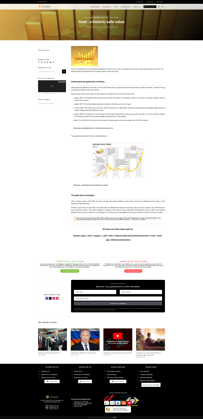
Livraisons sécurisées (146, 374)
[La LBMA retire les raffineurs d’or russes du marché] (85, 329)
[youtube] (57, 298)
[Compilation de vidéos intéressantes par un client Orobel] (117, 329)
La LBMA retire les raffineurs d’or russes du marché (83, 353)
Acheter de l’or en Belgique (49, 374)
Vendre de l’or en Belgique (82, 374)
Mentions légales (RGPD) (147, 380)
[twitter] (41, 62)
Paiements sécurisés (146, 377)
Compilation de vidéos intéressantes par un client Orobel (117, 353)
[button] (162, 6)
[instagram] (44, 62)
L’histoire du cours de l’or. (104, 128)
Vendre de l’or (78, 371)
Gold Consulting (112, 374)
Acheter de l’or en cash (48, 377)
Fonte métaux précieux (114, 371)
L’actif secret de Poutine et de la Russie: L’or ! (49, 353)
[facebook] (38, 62)
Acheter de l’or (45, 371)
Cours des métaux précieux (115, 377)
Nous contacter (144, 371)
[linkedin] (50, 62)
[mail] (53, 62)
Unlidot (114, 417)
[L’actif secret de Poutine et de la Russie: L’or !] (52, 329)
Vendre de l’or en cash (80, 377)
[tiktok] (47, 62)
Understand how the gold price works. (95, 185)
